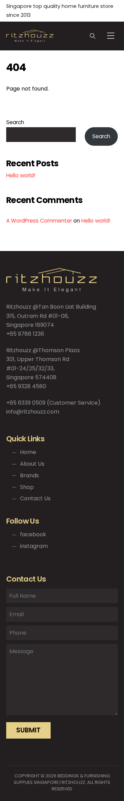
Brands (29, 475)
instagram (33, 546)
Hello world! (20, 175)
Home (27, 452)
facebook (32, 534)
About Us (31, 464)
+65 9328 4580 (26, 386)
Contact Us (35, 498)
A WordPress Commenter (39, 220)
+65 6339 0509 (25, 403)
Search (15, 122)
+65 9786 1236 (25, 334)
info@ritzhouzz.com (32, 412)
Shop (26, 487)
